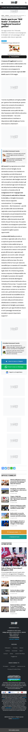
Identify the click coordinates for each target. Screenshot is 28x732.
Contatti (12, 666)
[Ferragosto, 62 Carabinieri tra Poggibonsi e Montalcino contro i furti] (5, 491)
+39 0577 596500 (14, 639)
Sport (21, 650)
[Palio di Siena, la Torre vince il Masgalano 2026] (14, 556)
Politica (8, 650)
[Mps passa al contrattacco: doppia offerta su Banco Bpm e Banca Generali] (5, 599)
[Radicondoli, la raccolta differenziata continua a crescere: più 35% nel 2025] (5, 516)
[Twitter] (5, 468)
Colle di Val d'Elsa (20, 653)
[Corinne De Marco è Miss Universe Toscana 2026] (5, 592)
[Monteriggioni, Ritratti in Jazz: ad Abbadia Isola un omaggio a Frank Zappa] (5, 523)
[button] (2, 3)
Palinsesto (8, 648)
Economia (14, 650)
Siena (11, 653)
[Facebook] (2, 468)
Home (2, 15)
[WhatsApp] (11, 468)
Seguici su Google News (15, 372)
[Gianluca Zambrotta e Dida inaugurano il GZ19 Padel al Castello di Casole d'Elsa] (5, 508)
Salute (21, 648)
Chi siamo (5, 666)
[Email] (8, 468)
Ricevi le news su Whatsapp (15, 367)
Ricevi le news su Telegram (15, 361)
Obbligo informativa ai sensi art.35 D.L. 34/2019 (14, 632)
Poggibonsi (14, 656)
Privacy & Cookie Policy (14, 669)
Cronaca (15, 648)
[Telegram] (14, 468)
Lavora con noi (21, 666)
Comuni (7, 15)
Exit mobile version (14, 730)
